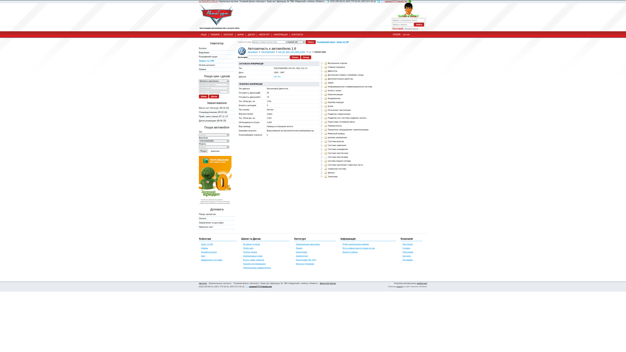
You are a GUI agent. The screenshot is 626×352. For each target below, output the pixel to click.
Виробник (203, 138)
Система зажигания (337, 145)
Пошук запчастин (207, 214)
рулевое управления (337, 137)
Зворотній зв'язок (328, 283)
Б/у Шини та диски (251, 244)
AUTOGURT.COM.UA (208, 1)
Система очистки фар (338, 157)
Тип (200, 132)
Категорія (242, 57)
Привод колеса (335, 126)
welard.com (422, 283)
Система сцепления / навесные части (345, 165)
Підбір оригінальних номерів (355, 244)
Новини (202, 69)
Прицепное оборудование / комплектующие (348, 130)
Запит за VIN (207, 244)
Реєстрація (398, 28)
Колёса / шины (334, 90)
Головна (406, 248)
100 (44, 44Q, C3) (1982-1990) (291, 52)
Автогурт (203, 283)
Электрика (333, 177)
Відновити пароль (411, 28)
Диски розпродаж (212, 120)
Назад (306, 57)
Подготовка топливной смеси (341, 122)
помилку (399, 286)
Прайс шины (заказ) (213, 116)
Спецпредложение (213, 112)
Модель (202, 144)
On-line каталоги (207, 65)
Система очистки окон (338, 153)
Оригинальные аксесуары (308, 244)
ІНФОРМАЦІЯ (281, 34)
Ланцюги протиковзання (254, 264)
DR (275, 77)
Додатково (215, 151)
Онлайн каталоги (209, 252)
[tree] (346, 120)
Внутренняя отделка (337, 63)
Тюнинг (299, 248)
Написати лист (206, 227)
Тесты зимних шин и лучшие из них (358, 248)
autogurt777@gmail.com (396, 1)
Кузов (330, 106)
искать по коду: (245, 42)
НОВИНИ (215, 34)
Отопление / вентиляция (339, 110)
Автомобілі (253, 52)
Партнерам (407, 252)
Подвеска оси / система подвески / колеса (347, 118)
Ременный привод (336, 133)
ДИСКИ (251, 34)
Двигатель (332, 71)
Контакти (406, 256)
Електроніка (301, 252)
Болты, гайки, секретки (253, 260)
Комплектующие (335, 94)
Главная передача (336, 67)
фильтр (331, 173)
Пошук (203, 151)
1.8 (309, 52)
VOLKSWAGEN (268, 52)
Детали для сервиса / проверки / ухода (346, 75)
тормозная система (337, 169)
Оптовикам (407, 260)
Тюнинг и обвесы (350, 252)
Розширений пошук (208, 56)
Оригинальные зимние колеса (257, 268)
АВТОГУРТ (264, 34)
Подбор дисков (250, 252)
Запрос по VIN (206, 61)
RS (279, 77)
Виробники (204, 52)
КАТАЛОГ (228, 34)
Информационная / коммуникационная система (350, 87)
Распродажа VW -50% (306, 260)
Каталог (203, 48)
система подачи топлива (339, 161)
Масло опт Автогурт (214, 108)
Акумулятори (302, 256)
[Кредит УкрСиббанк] (215, 180)
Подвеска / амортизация (339, 114)
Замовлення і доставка (211, 260)
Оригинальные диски (252, 256)
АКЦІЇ (204, 34)
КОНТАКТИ (297, 34)
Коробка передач (336, 102)
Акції (203, 256)
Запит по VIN (342, 42)
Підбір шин (248, 248)
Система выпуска (336, 141)
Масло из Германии (305, 264)
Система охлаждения (338, 149)
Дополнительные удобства (340, 79)
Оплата (202, 218)
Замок (330, 83)
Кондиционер (334, 98)
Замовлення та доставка (211, 222)
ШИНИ (240, 34)
